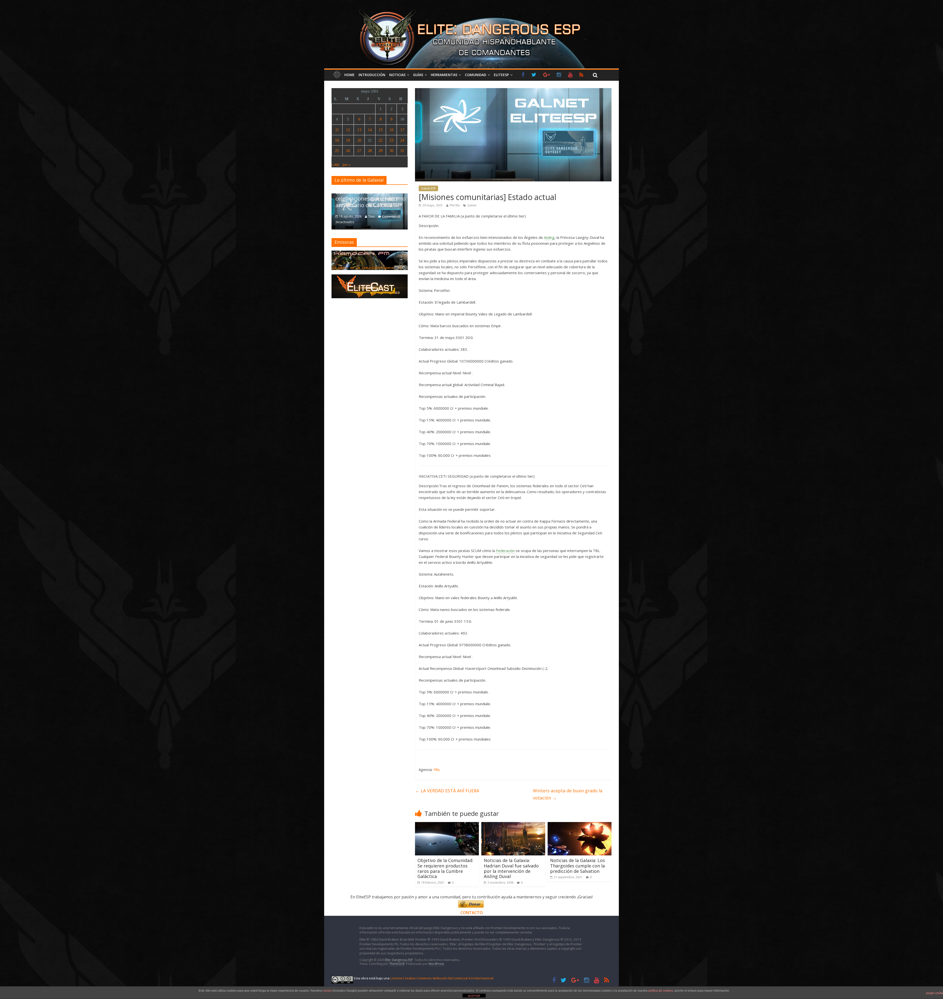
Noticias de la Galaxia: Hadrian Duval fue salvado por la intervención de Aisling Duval (511, 868)
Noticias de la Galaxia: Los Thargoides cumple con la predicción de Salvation (577, 865)
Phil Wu (455, 205)
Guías (418, 74)
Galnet (471, 205)
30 (391, 150)
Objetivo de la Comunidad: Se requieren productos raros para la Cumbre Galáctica (445, 868)
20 (359, 140)
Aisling (549, 237)
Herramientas (444, 74)
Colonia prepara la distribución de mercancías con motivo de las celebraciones (369, 195)
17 (402, 130)
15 (381, 130)
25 (337, 150)
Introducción (372, 74)
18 (337, 140)
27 (359, 150)
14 (370, 130)
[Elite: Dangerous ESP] (471, 8)
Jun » (346, 164)
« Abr (336, 164)
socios (327, 990)
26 (348, 150)
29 (381, 150)
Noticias (397, 74)
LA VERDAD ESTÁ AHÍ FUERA (447, 791)
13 (359, 130)
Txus (371, 216)
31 (402, 150)
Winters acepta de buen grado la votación (567, 794)
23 (391, 140)
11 (337, 130)
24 (402, 140)
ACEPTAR (474, 995)
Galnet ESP (428, 188)
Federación (505, 550)
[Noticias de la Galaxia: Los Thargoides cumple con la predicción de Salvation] (579, 825)
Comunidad (475, 74)
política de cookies (660, 990)
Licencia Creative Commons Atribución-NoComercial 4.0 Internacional (441, 978)
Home (349, 74)
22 (381, 140)
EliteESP (501, 74)
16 (391, 130)
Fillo (436, 769)
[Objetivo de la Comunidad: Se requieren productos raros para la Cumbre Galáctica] (447, 825)
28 (370, 150)
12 (348, 130)
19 (348, 140)
